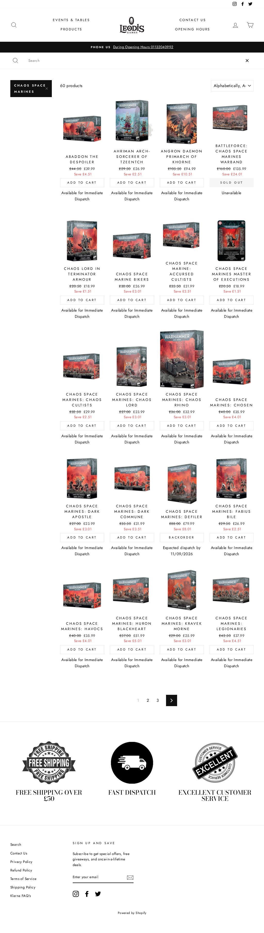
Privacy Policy (21, 861)
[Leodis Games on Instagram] (76, 894)
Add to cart (82, 182)
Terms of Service (23, 878)
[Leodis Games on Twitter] (98, 894)
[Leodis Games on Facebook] (87, 894)
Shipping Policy (22, 887)
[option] (132, 47)
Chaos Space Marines (30, 88)
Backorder (181, 537)
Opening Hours (192, 29)
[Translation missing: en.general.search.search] (15, 60)
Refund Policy (21, 870)
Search (15, 844)
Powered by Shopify (132, 913)
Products (71, 29)
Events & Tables (71, 20)
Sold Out (231, 182)
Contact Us (192, 20)
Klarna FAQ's (20, 895)
